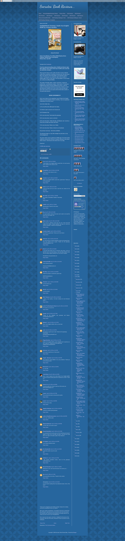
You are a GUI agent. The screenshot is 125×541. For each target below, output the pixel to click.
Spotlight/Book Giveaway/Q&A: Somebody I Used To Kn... (80, 365)
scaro (44, 329)
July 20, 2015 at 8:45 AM (55, 231)
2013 (76, 441)
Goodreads (48, 64)
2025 (76, 248)
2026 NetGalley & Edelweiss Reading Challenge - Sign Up (79, 128)
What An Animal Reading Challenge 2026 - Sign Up (80, 116)
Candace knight (46, 231)
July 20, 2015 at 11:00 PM (53, 441)
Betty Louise (46, 220)
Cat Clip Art (79, 183)
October (77, 285)
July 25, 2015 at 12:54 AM (54, 481)
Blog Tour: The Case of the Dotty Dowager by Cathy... (80, 370)
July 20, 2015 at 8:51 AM (53, 238)
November (78, 282)
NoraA (44, 248)
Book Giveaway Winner (79, 299)
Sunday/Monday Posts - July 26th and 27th (80, 315)
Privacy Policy (62, 13)
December (78, 279)
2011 (76, 447)
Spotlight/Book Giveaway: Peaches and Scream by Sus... (80, 382)
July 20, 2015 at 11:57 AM (52, 313)
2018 (76, 269)
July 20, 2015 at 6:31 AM (51, 186)
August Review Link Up (79, 142)
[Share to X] (43, 151)
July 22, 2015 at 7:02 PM (56, 466)
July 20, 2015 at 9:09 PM (57, 423)
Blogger (74, 532)
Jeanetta (45, 177)
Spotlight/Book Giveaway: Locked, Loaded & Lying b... (80, 394)
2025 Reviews (72, 15)
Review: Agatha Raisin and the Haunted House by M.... (80, 328)
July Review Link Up (79, 141)
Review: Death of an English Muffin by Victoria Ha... (80, 295)
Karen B (44, 384)
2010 (76, 450)
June (77, 420)
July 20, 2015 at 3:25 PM (57, 357)
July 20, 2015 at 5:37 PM (52, 393)
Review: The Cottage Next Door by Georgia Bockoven (80, 354)
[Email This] (41, 151)
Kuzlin (44, 186)
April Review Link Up (79, 136)
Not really (45, 195)
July (77, 292)
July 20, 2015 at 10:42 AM (56, 261)
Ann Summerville (46, 449)
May (77, 423)
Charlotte (45, 281)
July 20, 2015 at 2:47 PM (56, 340)
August (77, 290)
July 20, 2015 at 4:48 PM (52, 384)
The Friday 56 (79, 407)
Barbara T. (45, 322)
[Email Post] (50, 149)
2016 (76, 274)
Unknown (45, 238)
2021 (76, 260)
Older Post (67, 523)
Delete (47, 166)
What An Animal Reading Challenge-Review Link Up (80, 120)
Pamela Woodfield (47, 431)
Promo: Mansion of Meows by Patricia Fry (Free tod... (80, 386)
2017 (76, 272)
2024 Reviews (65, 15)
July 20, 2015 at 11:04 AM (52, 289)
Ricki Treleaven (46, 297)
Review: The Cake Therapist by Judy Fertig (80, 332)
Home (40, 13)
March (77, 429)
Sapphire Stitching (47, 408)
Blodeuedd (45, 366)
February (78, 432)
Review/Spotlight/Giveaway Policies (50, 13)
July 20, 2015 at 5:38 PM (52, 400)
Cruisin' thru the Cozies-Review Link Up (80, 106)
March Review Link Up (79, 134)
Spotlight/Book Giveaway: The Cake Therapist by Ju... (80, 324)
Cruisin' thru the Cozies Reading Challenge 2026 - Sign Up (80, 102)
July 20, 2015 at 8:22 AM (54, 220)
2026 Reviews (80, 15)
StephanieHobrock (47, 423)
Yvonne (79, 202)
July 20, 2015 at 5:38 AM (50, 161)
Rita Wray (45, 271)
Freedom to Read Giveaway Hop (79, 410)
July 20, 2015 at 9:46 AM (51, 248)
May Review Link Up (79, 138)
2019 (76, 266)
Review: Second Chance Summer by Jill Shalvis (80, 347)
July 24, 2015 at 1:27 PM (50, 474)
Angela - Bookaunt (47, 357)
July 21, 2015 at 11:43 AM (56, 449)
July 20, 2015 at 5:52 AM (54, 170)
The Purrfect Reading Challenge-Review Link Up (79, 112)
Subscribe (79, 94)
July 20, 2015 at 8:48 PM (62, 416)
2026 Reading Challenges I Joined (74, 17)
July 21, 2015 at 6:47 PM (54, 457)
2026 (76, 246)
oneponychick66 (46, 261)
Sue (44, 474)
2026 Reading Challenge (79, 201)
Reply (44, 166)
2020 (76, 263)
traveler (44, 313)
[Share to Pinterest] (46, 151)
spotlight (50, 154)
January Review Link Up (80, 130)
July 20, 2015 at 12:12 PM (53, 322)
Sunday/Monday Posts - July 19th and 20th (80, 343)
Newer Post (42, 523)
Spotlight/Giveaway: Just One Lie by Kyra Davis (80, 309)
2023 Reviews (57, 15)
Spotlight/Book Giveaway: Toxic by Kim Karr (80, 377)
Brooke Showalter (47, 466)
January (77, 435)
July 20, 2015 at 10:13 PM (56, 431)
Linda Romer (46, 374)
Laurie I (44, 393)
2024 (76, 251)
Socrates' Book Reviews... (57, 6)
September (78, 287)
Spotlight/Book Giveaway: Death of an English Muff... (80, 339)
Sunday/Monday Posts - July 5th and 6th (80, 398)
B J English (45, 441)
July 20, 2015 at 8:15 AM (50, 212)
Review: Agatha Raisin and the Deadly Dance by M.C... (80, 302)
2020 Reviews (78, 13)
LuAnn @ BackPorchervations (49, 416)
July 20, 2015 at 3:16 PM (53, 350)
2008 (76, 455)
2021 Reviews (42, 15)
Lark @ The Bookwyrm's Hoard (50, 305)
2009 (76, 453)
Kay (44, 212)
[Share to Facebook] (44, 151)
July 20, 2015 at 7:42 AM (51, 204)
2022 (76, 257)
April (77, 426)
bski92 (44, 204)
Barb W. (44, 289)
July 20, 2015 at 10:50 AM (52, 281)
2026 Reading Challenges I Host (58, 17)
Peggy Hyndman (46, 340)
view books (83, 208)
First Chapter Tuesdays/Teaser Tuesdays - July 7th (80, 390)
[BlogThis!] (42, 151)
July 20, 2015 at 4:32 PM (54, 374)
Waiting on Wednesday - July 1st (80, 416)
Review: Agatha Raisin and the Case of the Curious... (80, 402)
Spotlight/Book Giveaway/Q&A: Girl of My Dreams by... (80, 319)
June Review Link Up (79, 139)
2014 (76, 438)
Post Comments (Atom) (50, 525)
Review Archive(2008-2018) (44, 17)
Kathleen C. (45, 457)
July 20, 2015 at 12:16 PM (51, 329)
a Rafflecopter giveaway (45, 146)
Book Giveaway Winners (79, 312)
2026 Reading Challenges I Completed (47, 19)
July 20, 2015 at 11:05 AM (55, 297)
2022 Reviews (49, 15)
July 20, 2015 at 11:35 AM (62, 305)
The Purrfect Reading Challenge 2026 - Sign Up (79, 108)
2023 (76, 254)
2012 (76, 444)
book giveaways (46, 154)
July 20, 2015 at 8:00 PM (57, 408)
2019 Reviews (70, 13)
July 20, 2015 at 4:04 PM (53, 366)
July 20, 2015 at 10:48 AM (53, 271)
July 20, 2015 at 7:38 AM (53, 195)
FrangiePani (45, 170)
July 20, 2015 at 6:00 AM (52, 177)
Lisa (44, 161)
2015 (76, 276)
